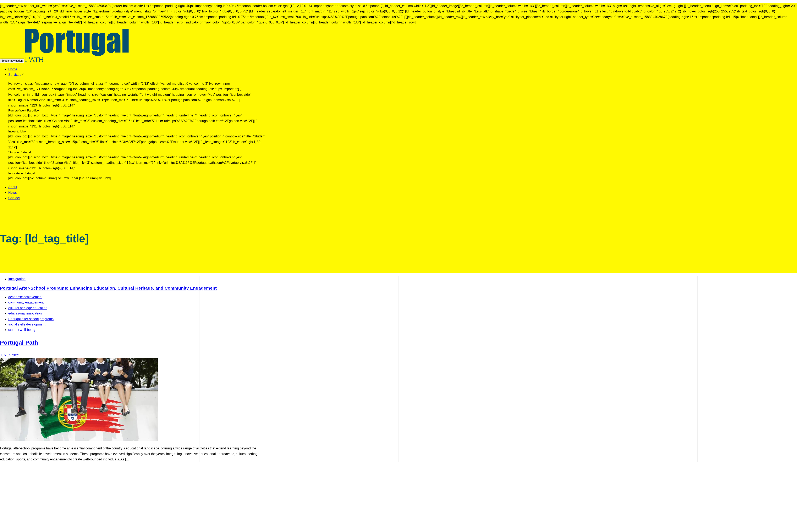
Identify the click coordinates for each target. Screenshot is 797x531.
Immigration (17, 279)
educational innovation (25, 313)
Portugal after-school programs (31, 319)
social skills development (26, 324)
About (12, 187)
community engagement (26, 302)
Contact (14, 198)
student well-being (21, 330)
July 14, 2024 (10, 355)
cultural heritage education (27, 308)
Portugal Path (19, 342)
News (12, 192)
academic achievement (25, 297)
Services (14, 74)
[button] (22, 74)
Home (12, 69)
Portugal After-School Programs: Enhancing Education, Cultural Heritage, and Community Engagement (108, 288)
